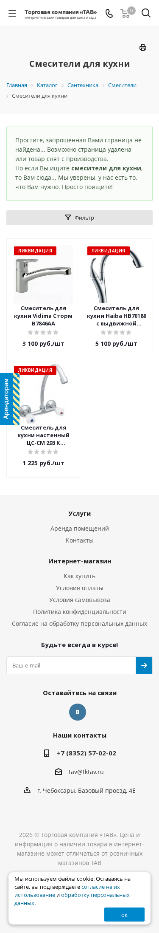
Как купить (79, 576)
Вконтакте (77, 712)
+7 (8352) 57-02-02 (86, 753)
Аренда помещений (79, 528)
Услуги (79, 513)
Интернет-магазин (79, 561)
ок (124, 915)
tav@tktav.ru (86, 772)
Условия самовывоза (79, 600)
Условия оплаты (79, 588)
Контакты (80, 540)
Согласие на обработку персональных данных (79, 623)
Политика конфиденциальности (79, 612)
